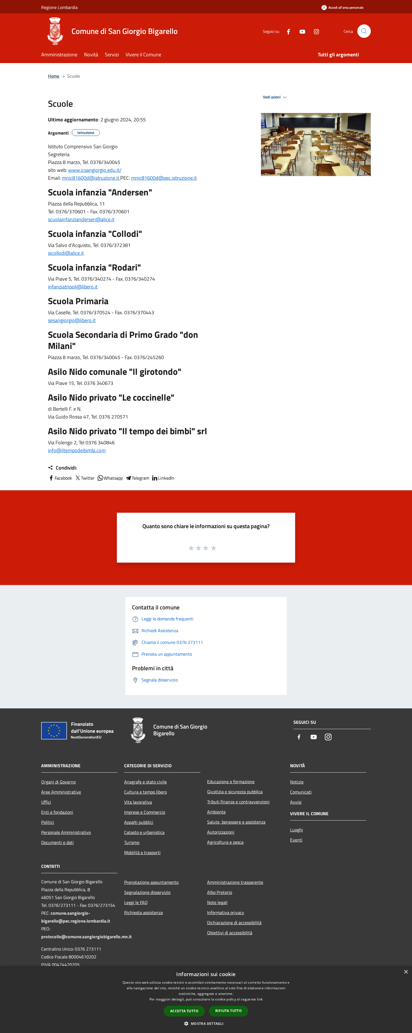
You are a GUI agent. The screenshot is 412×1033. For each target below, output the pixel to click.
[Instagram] (314, 31)
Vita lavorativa (138, 802)
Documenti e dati (57, 842)
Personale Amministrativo (66, 832)
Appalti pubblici (138, 822)
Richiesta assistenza (143, 912)
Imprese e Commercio (144, 812)
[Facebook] (286, 31)
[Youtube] (300, 31)
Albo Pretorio (219, 892)
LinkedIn (166, 478)
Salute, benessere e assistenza (236, 822)
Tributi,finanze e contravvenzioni (238, 801)
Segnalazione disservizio (147, 892)
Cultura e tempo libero (145, 792)
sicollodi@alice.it (66, 253)
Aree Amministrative (61, 792)
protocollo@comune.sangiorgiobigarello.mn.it (86, 936)
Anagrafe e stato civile (145, 781)
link (260, 999)
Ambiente (216, 811)
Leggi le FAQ (136, 902)
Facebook (63, 478)
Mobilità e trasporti (142, 852)
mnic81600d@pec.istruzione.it (164, 178)
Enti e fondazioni (57, 812)
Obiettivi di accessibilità (229, 932)
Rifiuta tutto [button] (228, 1010)
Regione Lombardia (59, 7)
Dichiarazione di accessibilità (234, 922)
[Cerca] (364, 31)
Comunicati (301, 792)
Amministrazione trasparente (235, 882)
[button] (205, 1023)
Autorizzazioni (220, 832)
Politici (47, 822)
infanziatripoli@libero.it (73, 286)
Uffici (46, 802)
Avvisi (296, 802)
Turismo (131, 842)
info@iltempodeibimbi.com (77, 450)
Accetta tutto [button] (184, 1011)
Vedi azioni (272, 97)
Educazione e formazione (230, 781)
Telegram (140, 478)
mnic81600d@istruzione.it (91, 178)
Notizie (297, 781)
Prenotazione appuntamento (151, 882)
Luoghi (296, 829)
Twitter (88, 478)
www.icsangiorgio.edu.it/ (94, 170)
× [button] (406, 972)
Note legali (217, 902)
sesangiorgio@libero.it (72, 320)
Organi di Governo (58, 781)
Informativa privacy (225, 912)
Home (53, 76)
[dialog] (206, 999)
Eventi (296, 839)
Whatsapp (113, 478)
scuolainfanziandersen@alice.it (81, 219)
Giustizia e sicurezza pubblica (235, 791)
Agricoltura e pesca (225, 842)
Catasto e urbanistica (144, 832)
